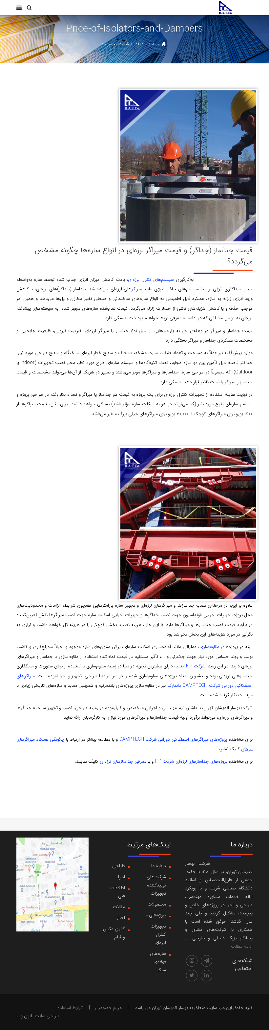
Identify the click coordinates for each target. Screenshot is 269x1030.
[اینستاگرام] (191, 961)
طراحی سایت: (46, 1015)
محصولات (157, 904)
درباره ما (158, 865)
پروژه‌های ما (155, 915)
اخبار (121, 917)
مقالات (119, 906)
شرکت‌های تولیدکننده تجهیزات (156, 885)
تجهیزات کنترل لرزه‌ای (158, 934)
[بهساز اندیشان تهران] (225, 7)
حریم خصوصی (108, 1007)
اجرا (121, 877)
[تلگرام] (206, 961)
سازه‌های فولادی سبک (158, 962)
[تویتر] (191, 975)
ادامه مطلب (242, 946)
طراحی (118, 865)
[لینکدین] (206, 975)
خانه (155, 44)
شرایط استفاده (70, 1007)
